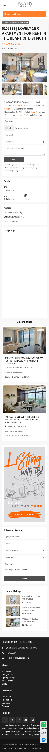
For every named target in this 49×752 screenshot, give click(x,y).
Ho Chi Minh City (10, 48)
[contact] (43, 739)
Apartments (16, 22)
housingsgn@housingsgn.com (17, 658)
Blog (10, 748)
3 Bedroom (9, 373)
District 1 (20, 216)
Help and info (7, 700)
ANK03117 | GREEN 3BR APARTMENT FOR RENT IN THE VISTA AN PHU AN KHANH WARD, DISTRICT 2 (22, 419)
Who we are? (7, 671)
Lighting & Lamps (8, 677)
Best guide (6, 703)
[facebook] (5, 720)
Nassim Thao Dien (13, 367)
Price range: (9, 569)
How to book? (7, 696)
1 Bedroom (7, 22)
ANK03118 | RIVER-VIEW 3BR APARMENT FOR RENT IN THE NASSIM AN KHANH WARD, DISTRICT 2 (24, 361)
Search (24, 578)
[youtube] (25, 720)
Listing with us (7, 674)
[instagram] (32, 720)
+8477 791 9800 (11, 653)
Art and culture (7, 681)
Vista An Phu (11, 426)
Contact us (6, 684)
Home (4, 748)
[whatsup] (12, 720)
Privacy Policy (36, 748)
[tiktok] (19, 720)
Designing (6, 706)
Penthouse (24, 22)
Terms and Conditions (21, 748)
